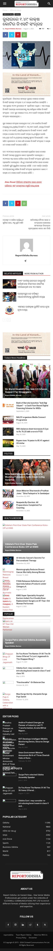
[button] (4, 3)
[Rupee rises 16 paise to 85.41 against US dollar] (8, 443)
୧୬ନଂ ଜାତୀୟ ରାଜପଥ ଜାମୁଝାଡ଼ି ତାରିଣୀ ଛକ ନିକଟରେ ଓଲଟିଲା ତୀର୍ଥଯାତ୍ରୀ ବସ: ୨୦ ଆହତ (31, 283)
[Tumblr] (37, 925)
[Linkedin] (23, 925)
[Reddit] (30, 925)
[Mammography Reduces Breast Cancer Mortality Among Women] (8, 579)
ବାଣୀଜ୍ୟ (17, 14)
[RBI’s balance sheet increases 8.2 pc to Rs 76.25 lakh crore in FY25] (8, 432)
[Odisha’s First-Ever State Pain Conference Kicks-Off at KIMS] (26, 538)
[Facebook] (5, 34)
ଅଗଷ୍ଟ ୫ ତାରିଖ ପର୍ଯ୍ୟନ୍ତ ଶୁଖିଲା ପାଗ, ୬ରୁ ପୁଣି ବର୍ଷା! (13, 221)
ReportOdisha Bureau (13, 29)
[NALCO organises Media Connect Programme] (8, 420)
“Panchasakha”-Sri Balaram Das (30, 682)
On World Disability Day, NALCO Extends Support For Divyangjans (26, 390)
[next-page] (8, 320)
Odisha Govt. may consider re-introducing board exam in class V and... (33, 803)
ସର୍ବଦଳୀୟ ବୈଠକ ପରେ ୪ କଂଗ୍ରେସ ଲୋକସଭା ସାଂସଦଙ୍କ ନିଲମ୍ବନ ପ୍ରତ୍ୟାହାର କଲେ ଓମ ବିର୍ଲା (39, 224)
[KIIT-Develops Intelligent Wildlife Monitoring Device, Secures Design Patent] (9, 746)
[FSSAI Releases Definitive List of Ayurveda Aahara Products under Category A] (8, 592)
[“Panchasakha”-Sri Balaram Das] (8, 687)
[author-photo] (26, 252)
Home (5, 10)
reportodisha (8, 935)
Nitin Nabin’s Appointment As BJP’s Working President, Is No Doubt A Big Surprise (25, 477)
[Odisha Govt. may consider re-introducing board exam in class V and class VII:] (8, 671)
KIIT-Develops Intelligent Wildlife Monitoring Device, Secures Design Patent (33, 741)
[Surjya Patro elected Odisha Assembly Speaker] (26, 634)
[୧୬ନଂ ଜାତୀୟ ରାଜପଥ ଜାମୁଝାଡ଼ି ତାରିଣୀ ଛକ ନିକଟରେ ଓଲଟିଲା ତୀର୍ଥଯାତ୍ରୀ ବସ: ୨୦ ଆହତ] (9, 284)
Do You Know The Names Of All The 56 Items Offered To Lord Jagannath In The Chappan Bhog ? (33, 656)
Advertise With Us (40, 935)
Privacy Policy (21, 938)
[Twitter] (11, 34)
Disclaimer (33, 938)
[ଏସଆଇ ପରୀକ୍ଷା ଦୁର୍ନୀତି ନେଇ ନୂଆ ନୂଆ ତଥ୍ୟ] (9, 310)
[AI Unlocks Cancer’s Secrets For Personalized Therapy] (8, 560)
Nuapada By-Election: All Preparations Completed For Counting (29, 505)
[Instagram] (15, 924)
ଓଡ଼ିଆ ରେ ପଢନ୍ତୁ (15, 10)
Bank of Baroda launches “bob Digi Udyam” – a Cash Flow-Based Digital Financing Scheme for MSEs (32, 405)
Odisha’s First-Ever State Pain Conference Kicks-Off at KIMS (21, 545)
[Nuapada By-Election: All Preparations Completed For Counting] (8, 505)
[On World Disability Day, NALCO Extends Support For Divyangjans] (26, 380)
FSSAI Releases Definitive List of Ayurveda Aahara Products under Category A (31, 584)
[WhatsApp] (24, 34)
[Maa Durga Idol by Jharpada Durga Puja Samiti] (8, 701)
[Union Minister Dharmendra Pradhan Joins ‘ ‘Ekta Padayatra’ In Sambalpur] (8, 493)
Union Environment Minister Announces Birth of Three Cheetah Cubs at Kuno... (33, 755)
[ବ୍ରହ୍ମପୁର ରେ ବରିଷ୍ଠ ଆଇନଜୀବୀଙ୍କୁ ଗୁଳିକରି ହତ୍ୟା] (9, 297)
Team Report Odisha (23, 935)
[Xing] (26, 261)
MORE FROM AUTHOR (34, 274)
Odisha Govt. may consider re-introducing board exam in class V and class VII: (33, 671)
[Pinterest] (18, 34)
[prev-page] (4, 320)
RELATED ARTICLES (12, 274)
